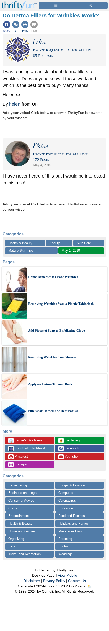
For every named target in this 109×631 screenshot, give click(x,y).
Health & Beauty (20, 243)
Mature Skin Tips (20, 251)
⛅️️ (89, 586)
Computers (66, 493)
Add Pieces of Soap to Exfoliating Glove (56, 330)
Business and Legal (22, 493)
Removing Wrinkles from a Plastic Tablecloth (61, 304)
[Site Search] (90, 5)
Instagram (21, 464)
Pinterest (21, 456)
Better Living (17, 485)
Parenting (65, 539)
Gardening (69, 440)
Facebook (71, 448)
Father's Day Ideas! (26, 440)
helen (14, 104)
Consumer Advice (21, 500)
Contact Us (77, 581)
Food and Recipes (71, 516)
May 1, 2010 (71, 251)
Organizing (16, 539)
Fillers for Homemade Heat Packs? (53, 411)
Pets (11, 546)
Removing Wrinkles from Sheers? (52, 357)
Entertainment (18, 516)
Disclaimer (31, 581)
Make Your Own (70, 531)
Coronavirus (67, 500)
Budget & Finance (71, 485)
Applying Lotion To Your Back (50, 384)
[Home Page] (19, 3)
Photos (63, 546)
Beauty (54, 243)
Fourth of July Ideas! (27, 448)
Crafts (12, 508)
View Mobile (67, 575)
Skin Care (84, 243)
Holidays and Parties (73, 523)
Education (65, 508)
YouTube (71, 456)
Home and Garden (21, 531)
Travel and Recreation (24, 554)
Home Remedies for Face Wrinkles (53, 277)
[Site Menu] (56, 5)
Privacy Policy (54, 581)
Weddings (65, 554)
